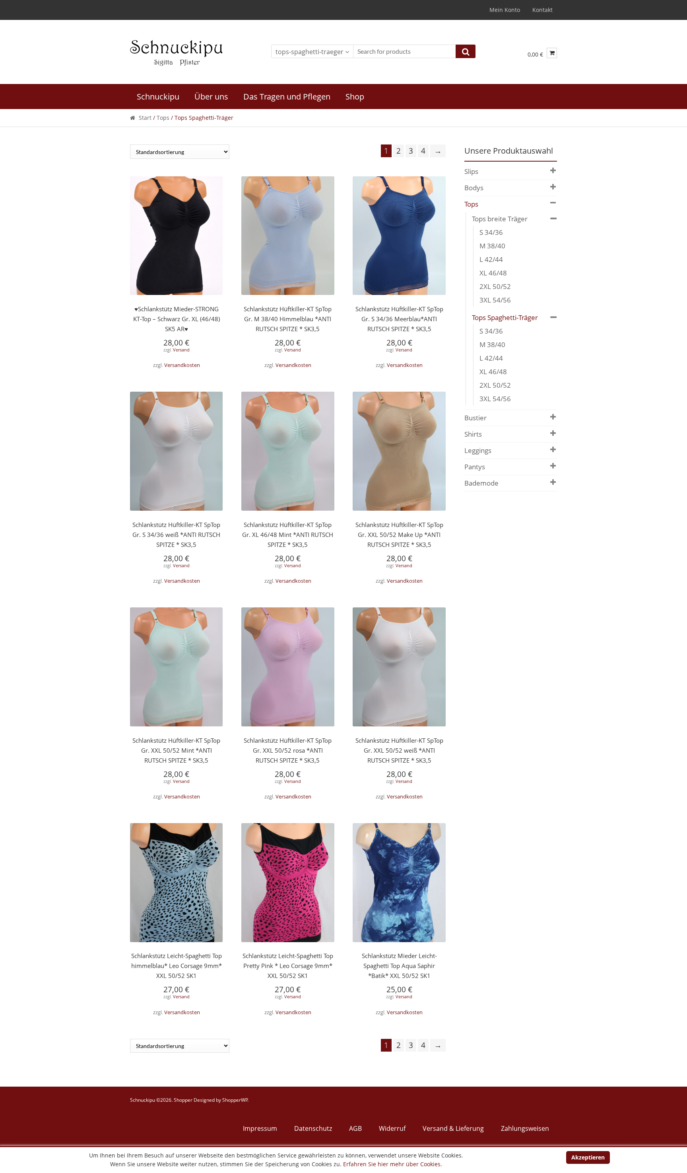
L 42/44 (491, 259)
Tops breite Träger (500, 218)
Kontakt (542, 10)
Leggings (477, 450)
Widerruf (392, 1128)
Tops (163, 117)
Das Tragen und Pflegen (286, 96)
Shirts (473, 434)
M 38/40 (492, 245)
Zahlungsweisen (525, 1128)
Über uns (211, 96)
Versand (181, 350)
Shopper (183, 1100)
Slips (471, 171)
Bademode (481, 483)
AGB (355, 1128)
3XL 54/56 (495, 299)
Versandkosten (182, 365)
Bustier (475, 417)
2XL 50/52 (495, 286)
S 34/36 (491, 232)
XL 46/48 (493, 272)
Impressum (260, 1128)
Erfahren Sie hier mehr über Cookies (392, 1164)
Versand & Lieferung (453, 1128)
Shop (354, 96)
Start (145, 117)
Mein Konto (504, 10)
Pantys (474, 466)
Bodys (473, 187)
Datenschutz (313, 1128)
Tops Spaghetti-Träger (505, 317)
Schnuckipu (158, 96)
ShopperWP (235, 1100)
